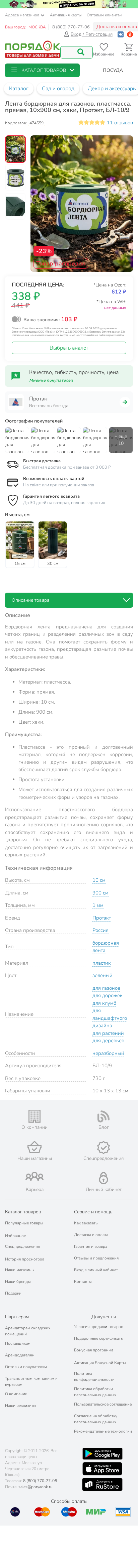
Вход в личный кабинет (96, 1270)
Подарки (13, 1293)
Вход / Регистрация (92, 34)
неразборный (108, 1053)
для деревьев (108, 1040)
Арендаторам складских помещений (27, 1331)
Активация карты (66, 15)
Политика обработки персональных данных (95, 1392)
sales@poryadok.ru (35, 1486)
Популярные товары (24, 1223)
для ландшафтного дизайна (109, 1018)
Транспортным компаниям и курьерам (31, 1381)
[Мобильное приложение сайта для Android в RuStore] (102, 1484)
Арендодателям (19, 1355)
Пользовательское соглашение (103, 1404)
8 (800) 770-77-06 (71, 27)
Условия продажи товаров (98, 1326)
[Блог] (103, 1116)
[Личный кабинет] (103, 1178)
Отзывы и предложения (96, 1258)
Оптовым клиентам (104, 15)
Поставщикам (17, 1343)
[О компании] (34, 1116)
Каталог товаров (23, 1212)
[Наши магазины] (34, 1147)
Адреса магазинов (22, 15)
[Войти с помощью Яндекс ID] (130, 34)
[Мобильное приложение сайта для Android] (102, 1454)
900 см (100, 892)
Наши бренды (18, 1281)
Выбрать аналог (69, 348)
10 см (99, 880)
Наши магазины (19, 1270)
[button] (42, 70)
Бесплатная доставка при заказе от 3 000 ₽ (67, 467)
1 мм (98, 905)
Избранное (15, 1235)
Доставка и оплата (91, 1234)
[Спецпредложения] (103, 1147)
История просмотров (24, 1259)
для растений (108, 1033)
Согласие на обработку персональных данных (95, 1419)
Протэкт (101, 918)
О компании (16, 1394)
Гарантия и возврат (91, 1246)
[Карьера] (34, 1176)
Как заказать (85, 1223)
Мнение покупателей (51, 380)
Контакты (83, 1281)
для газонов (106, 988)
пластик (101, 963)
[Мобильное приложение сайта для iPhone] (102, 1468)
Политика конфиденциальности (94, 1376)
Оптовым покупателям (26, 1366)
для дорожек (107, 995)
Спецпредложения (22, 1246)
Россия (100, 930)
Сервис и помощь (93, 1212)
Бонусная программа (93, 1350)
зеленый (102, 975)
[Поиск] (80, 52)
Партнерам (17, 1317)
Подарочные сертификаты (99, 1338)
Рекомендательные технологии (103, 1431)
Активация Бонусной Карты (100, 1362)
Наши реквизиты (20, 1405)
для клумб (104, 1003)
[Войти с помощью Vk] (121, 34)
